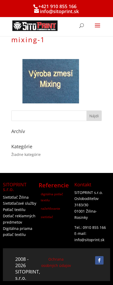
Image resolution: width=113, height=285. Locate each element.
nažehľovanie (50, 208)
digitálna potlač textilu (52, 197)
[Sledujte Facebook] (99, 260)
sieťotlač (47, 217)
